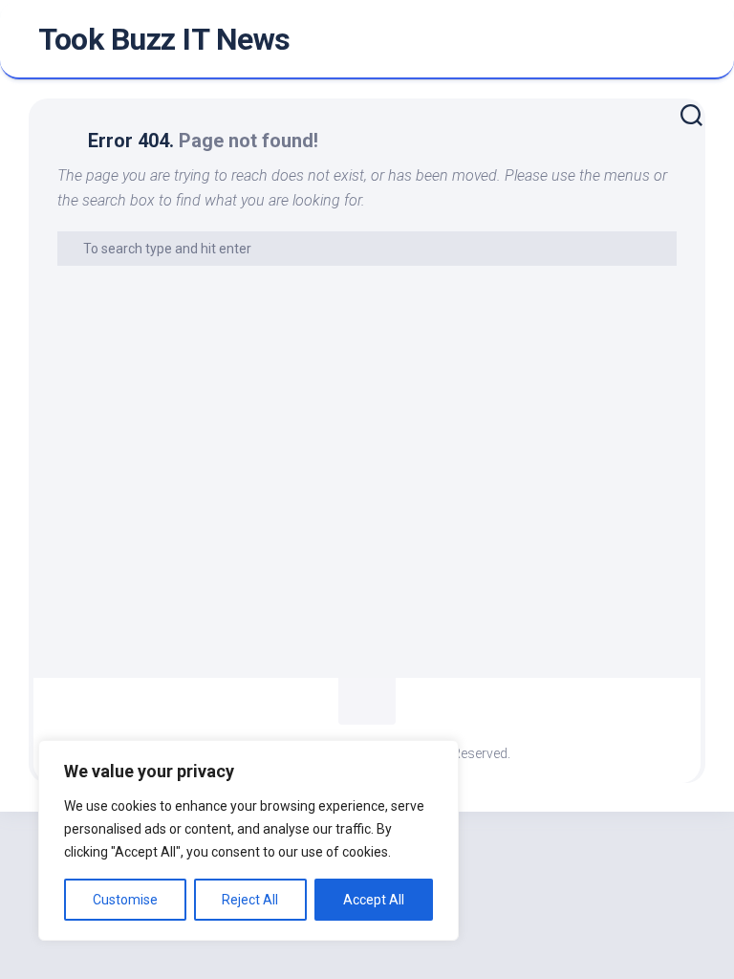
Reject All (250, 899)
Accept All (373, 899)
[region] (248, 840)
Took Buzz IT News (164, 39)
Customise (125, 899)
